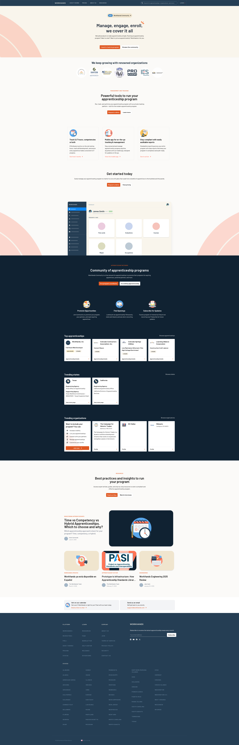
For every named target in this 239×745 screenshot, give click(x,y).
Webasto (159, 424)
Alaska (65, 675)
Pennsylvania (137, 692)
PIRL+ (65, 641)
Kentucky (89, 699)
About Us (105, 631)
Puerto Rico (136, 696)
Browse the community (130, 47)
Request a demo (113, 112)
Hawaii (88, 670)
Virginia (158, 680)
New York (112, 714)
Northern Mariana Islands (139, 671)
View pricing (127, 185)
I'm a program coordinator (108, 283)
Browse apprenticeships (167, 335)
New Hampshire (115, 699)
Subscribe (171, 635)
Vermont (158, 675)
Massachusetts (92, 719)
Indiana (89, 685)
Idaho (88, 675)
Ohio (133, 677)
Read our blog (111, 495)
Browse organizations (168, 418)
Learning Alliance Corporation (162, 343)
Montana (112, 685)
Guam (65, 724)
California (103, 380)
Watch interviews (126, 495)
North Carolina (115, 719)
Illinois (89, 680)
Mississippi (113, 675)
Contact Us (106, 655)
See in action (144, 156)
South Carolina (138, 706)
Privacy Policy (107, 645)
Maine (88, 709)
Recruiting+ (67, 636)
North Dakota (114, 724)
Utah (157, 670)
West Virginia (160, 699)
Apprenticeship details (72, 359)
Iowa (87, 690)
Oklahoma (135, 682)
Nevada (111, 695)
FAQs (84, 636)
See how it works (75, 156)
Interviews (86, 655)
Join (103, 636)
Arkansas (66, 690)
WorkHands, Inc (78, 342)
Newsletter (87, 641)
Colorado (66, 699)
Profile (96, 449)
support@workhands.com (136, 607)
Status (65, 655)
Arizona (66, 685)
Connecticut (68, 704)
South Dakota (137, 711)
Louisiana (90, 704)
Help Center (87, 645)
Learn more (127, 112)
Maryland (89, 714)
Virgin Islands (161, 685)
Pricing (66, 650)
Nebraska (112, 690)
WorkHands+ (68, 631)
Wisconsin (159, 704)
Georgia (66, 719)
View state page (71, 402)
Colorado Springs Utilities (134, 343)
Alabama (66, 670)
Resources (86, 631)
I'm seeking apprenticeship (130, 283)
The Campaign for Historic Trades (107, 425)
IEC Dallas (131, 424)
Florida (66, 714)
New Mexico (113, 709)
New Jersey (113, 704)
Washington (159, 690)
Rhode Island (137, 701)
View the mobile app (111, 156)
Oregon (135, 687)
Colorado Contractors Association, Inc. (108, 343)
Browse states (170, 374)
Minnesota (113, 670)
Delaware (66, 709)
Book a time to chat (78, 607)
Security (105, 650)
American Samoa (69, 680)
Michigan (89, 724)
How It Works (68, 645)
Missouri (112, 680)
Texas (74, 380)
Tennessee (136, 716)
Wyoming (158, 709)
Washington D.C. (161, 695)
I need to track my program (110, 47)
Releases (85, 650)
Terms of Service (108, 641)
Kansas (88, 695)
